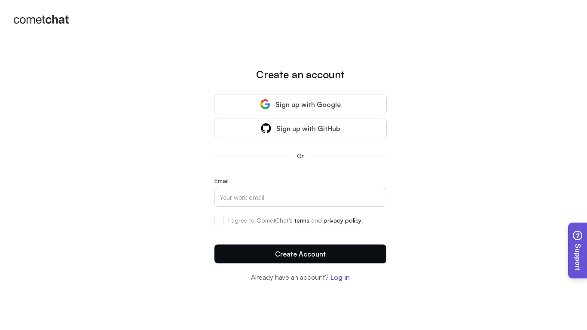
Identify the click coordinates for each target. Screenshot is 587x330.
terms (302, 220)
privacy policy (343, 220)
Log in (339, 277)
